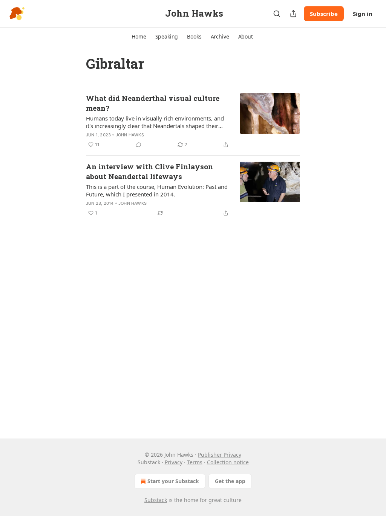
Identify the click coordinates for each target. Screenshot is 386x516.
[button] (138, 37)
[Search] (276, 13)
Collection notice (228, 462)
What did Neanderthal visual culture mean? (152, 103)
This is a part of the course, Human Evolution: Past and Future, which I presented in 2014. (157, 190)
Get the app (230, 481)
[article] (193, 121)
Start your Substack (173, 481)
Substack (155, 500)
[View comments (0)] (139, 144)
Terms (194, 462)
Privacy (173, 462)
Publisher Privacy (219, 454)
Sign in (362, 13)
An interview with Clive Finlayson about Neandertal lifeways (149, 171)
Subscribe (324, 13)
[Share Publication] (293, 13)
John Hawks (130, 134)
